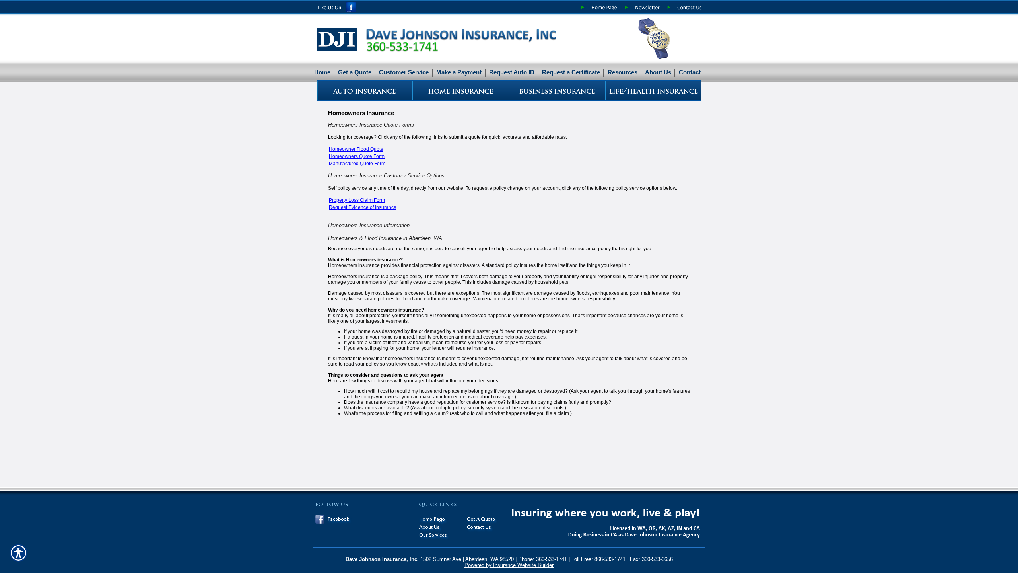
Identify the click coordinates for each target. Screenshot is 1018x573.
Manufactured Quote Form (357, 163)
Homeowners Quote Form (357, 156)
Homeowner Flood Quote (356, 149)
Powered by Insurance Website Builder (509, 565)
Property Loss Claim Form (357, 200)
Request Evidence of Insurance (362, 207)
